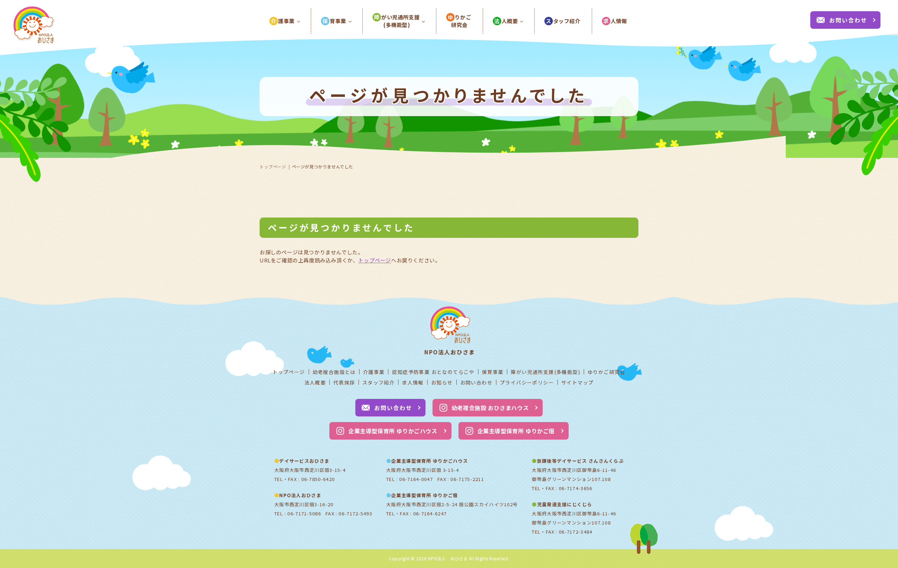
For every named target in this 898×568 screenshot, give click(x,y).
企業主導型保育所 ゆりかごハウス (392, 431)
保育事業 (493, 371)
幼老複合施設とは (334, 371)
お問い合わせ (848, 20)
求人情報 (413, 382)
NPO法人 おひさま (448, 558)
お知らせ (442, 382)
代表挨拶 (344, 382)
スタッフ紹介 (378, 382)
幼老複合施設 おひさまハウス (490, 407)
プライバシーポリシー (527, 382)
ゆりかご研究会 (606, 371)
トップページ (273, 166)
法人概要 (315, 382)
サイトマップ (577, 382)
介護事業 (374, 371)
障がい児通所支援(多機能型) (545, 371)
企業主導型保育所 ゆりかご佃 (516, 431)
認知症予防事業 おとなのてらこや (433, 371)
